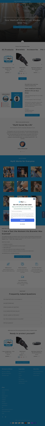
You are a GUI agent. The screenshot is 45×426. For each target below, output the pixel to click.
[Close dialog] (34, 199)
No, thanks (22, 224)
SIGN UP (22, 220)
